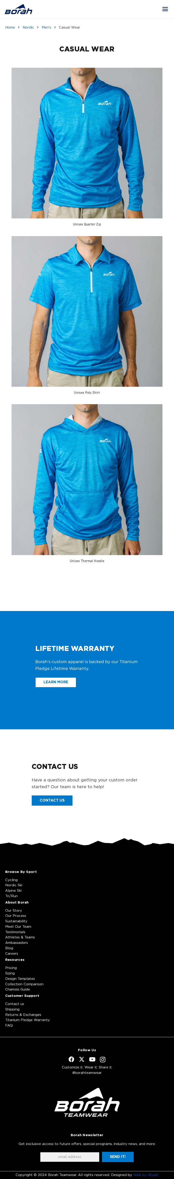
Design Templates (20, 979)
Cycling (11, 880)
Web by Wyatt (146, 1175)
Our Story (13, 910)
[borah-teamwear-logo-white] (87, 1102)
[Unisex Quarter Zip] (87, 143)
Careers (11, 953)
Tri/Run (11, 896)
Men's (46, 27)
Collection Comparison (24, 984)
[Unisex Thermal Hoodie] (87, 479)
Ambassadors (16, 943)
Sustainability (16, 921)
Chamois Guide (17, 989)
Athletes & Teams (20, 937)
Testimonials (15, 932)
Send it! (118, 1157)
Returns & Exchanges (23, 1015)
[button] (165, 9)
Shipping (12, 1009)
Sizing (10, 973)
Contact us (14, 1004)
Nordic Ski (13, 885)
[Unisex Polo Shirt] (87, 311)
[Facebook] (71, 1059)
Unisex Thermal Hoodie (87, 561)
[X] (82, 1059)
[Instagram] (102, 1059)
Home (10, 27)
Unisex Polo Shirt (87, 392)
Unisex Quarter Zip (87, 224)
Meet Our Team (18, 926)
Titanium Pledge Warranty (27, 1020)
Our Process (15, 916)
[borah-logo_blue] (18, 9)
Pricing (11, 968)
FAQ (9, 1025)
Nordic (28, 27)
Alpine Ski (13, 890)
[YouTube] (92, 1059)
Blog (9, 948)
